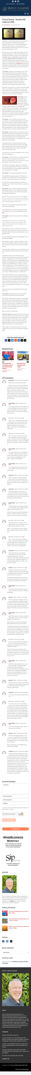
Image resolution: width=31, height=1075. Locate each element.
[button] (3, 362)
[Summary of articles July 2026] (23, 352)
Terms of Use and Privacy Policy (22, 1069)
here (22, 236)
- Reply (26, 380)
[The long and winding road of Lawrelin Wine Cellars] (8, 352)
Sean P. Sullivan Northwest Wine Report (20, 1065)
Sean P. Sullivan (6, 24)
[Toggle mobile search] (25, 13)
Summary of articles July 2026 (21, 365)
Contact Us (5, 1058)
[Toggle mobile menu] (28, 13)
